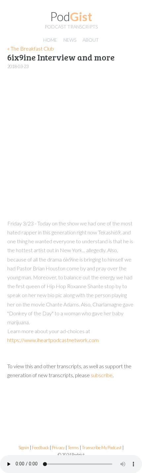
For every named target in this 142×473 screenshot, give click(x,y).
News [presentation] (69, 40)
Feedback (40, 447)
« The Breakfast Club (30, 48)
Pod (71, 16)
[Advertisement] (71, 145)
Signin (23, 447)
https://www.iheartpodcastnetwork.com (53, 340)
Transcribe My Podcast (102, 447)
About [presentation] (91, 40)
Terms (73, 447)
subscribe (102, 375)
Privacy (58, 447)
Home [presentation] (50, 40)
